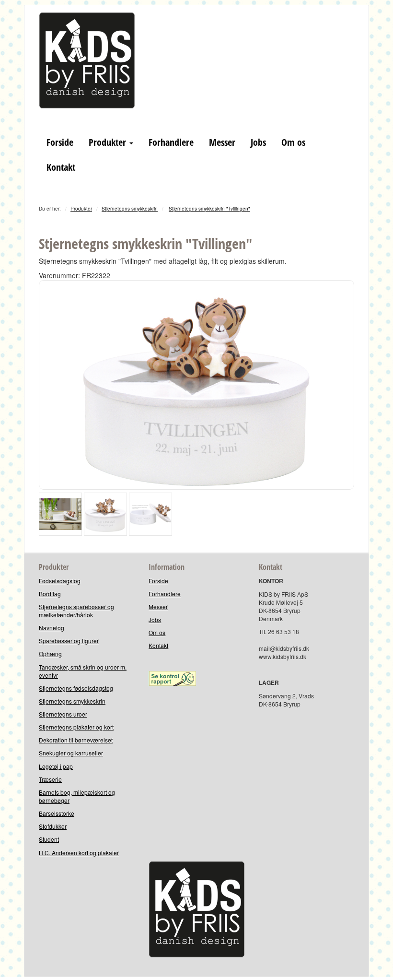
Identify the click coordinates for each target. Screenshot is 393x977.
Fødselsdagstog (60, 581)
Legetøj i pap (56, 766)
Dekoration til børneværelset (76, 740)
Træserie (50, 779)
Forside (59, 142)
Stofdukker (53, 826)
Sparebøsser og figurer (69, 640)
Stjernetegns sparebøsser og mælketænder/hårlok (76, 610)
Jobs (258, 142)
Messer (222, 142)
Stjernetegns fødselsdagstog (76, 688)
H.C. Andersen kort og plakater (79, 852)
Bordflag (50, 593)
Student (49, 839)
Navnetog (51, 628)
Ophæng (50, 653)
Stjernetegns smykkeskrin (130, 208)
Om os (293, 142)
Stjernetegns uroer (63, 714)
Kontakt (60, 167)
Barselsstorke (56, 813)
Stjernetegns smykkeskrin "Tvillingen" (209, 208)
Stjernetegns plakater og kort (76, 727)
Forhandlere (171, 142)
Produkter (108, 142)
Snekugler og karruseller (71, 753)
